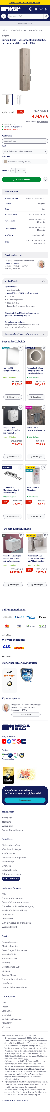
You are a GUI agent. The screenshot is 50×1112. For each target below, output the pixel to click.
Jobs (4, 1002)
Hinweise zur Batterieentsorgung (18, 906)
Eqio (24, 30)
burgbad (16, 30)
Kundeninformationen (13, 898)
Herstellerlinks (9, 954)
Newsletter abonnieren (22, 792)
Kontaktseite (26, 715)
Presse (5, 1006)
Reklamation (8, 861)
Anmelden (7, 817)
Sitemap (6, 970)
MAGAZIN (7, 1023)
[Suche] (45, 16)
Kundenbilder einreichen (14, 979)
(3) (39, 792)
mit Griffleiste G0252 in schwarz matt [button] (18, 151)
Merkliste (6, 821)
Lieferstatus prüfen (11, 845)
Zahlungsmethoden (11, 874)
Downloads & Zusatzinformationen (22, 334)
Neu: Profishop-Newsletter (14, 987)
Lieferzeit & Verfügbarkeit (14, 857)
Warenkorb (7, 825)
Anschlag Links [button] (10, 141)
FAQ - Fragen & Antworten (15, 950)
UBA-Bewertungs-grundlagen (16, 922)
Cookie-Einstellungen (12, 830)
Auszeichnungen (10, 942)
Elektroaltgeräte (10, 946)
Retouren (6, 865)
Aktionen (6, 1027)
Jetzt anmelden (25, 800)
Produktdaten (12, 191)
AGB (4, 893)
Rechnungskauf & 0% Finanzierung (25, 24)
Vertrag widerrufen (11, 879)
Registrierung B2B (10, 966)
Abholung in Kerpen (12, 849)
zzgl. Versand (30, 1035)
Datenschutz (8, 914)
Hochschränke (35, 30)
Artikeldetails (11, 281)
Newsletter (7, 983)
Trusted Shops (9, 975)
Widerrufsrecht (9, 926)
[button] (7, 112)
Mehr (42, 1053)
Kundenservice (9, 958)
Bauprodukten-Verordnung (15, 902)
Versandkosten (9, 869)
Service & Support (13, 255)
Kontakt (6, 962)
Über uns (6, 1014)
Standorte (7, 1010)
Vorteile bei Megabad (12, 1019)
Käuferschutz (8, 853)
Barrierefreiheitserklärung (15, 910)
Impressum (7, 918)
